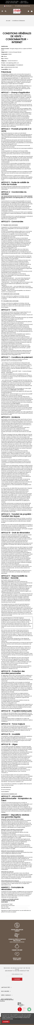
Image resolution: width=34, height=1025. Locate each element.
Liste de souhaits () (23, 6)
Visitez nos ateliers (12, 1)
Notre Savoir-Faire (12, 2)
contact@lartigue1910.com (12, 63)
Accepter (5, 1021)
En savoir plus (16, 1019)
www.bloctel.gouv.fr (17, 708)
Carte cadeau (24, 2)
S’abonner (17, 979)
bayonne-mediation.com (16, 781)
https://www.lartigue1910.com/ (9, 558)
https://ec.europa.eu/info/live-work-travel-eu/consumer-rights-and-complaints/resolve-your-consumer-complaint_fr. (16, 771)
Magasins (24, 1)
